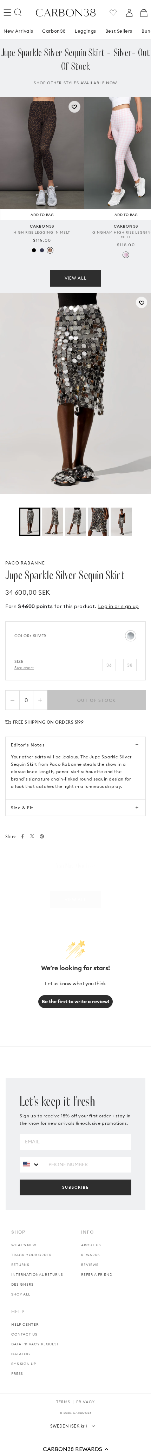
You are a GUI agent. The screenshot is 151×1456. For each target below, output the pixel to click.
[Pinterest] (42, 836)
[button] (75, 1449)
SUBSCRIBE (75, 1187)
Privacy (85, 1402)
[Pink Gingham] (126, 255)
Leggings (85, 31)
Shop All (20, 1294)
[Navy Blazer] (42, 250)
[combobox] (31, 1164)
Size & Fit (22, 807)
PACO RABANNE (25, 563)
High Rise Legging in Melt (41, 232)
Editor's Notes (28, 744)
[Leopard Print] (50, 250)
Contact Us (24, 1334)
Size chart (24, 667)
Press (17, 1373)
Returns (20, 1264)
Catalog (20, 1354)
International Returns (37, 1274)
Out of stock (96, 700)
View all (76, 278)
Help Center (25, 1324)
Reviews (89, 1264)
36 (109, 665)
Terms (63, 1402)
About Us (91, 1245)
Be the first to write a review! (75, 1001)
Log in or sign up (118, 606)
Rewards (90, 1255)
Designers (22, 1284)
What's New (23, 1245)
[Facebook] (22, 836)
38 (130, 665)
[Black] (34, 250)
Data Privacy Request (35, 1344)
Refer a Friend (96, 1274)
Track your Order (31, 1255)
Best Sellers (118, 31)
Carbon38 (54, 31)
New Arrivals (18, 31)
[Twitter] (32, 836)
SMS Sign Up (23, 1364)
